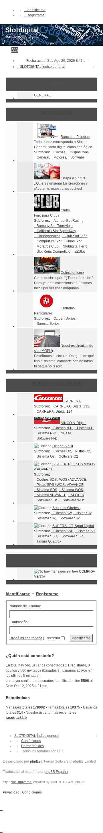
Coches (60, 152)
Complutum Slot (49, 241)
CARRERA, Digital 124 (54, 411)
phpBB (35, 761)
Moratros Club (48, 246)
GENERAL (42, 95)
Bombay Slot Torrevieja (55, 226)
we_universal (21, 782)
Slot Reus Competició (53, 252)
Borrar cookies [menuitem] (32, 746)
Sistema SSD (47, 536)
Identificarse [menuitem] (36, 10)
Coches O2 (62, 451)
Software (77, 157)
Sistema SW (46, 518)
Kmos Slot (74, 241)
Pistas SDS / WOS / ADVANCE (60, 485)
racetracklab (16, 718)
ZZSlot (80, 252)
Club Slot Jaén (76, 236)
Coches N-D (63, 428)
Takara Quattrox (49, 541)
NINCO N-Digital (73, 423)
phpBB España (56, 772)
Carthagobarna (48, 236)
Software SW (70, 518)
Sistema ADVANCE (51, 495)
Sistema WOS (72, 490)
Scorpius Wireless (66, 508)
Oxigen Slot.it (62, 446)
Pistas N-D (85, 428)
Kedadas (68, 308)
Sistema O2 (46, 456)
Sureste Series (48, 324)
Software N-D (47, 438)
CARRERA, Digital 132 (71, 406)
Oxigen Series (65, 318)
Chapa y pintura (73, 178)
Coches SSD (64, 531)
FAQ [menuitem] (14, 50)
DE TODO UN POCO (57, 113)
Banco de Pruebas (75, 137)
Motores (60, 157)
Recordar (53, 638)
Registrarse (47, 593)
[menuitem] (11, 792)
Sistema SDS (47, 490)
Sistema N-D (46, 433)
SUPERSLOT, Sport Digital (73, 526)
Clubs (65, 210)
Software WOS (74, 500)
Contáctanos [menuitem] (31, 741)
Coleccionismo (72, 273)
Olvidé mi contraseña (25, 638)
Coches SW (63, 513)
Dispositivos (79, 152)
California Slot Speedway (56, 231)
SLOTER (77, 495)
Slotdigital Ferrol (75, 246)
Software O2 (68, 456)
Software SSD (72, 536)
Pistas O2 (82, 451)
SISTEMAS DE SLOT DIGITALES (57, 384)
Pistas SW (83, 513)
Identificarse (18, 593)
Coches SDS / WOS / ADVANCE (61, 480)
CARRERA (72, 401)
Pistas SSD (86, 531)
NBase (66, 433)
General (43, 157)
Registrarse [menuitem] (36, 15)
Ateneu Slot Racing (69, 221)
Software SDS (47, 500)
